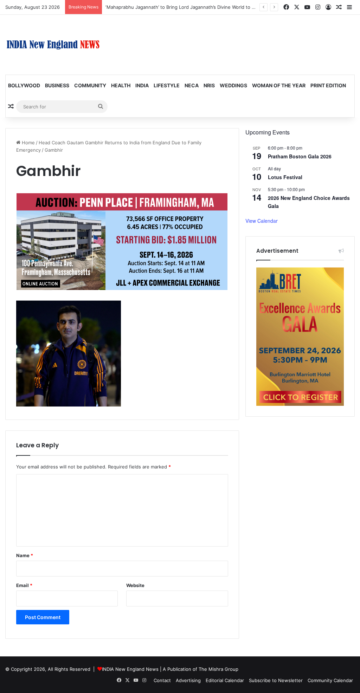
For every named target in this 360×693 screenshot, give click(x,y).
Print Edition (328, 85)
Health (120, 85)
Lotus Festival (285, 177)
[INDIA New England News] (53, 45)
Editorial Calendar (225, 680)
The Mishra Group (218, 669)
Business (57, 85)
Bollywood (24, 85)
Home (27, 142)
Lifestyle (167, 85)
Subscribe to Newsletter (276, 680)
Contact (162, 680)
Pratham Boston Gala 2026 (300, 156)
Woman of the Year (279, 85)
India (142, 85)
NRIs (209, 85)
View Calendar (261, 220)
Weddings (233, 85)
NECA (192, 85)
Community (90, 85)
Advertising (188, 680)
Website (135, 585)
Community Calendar (330, 680)
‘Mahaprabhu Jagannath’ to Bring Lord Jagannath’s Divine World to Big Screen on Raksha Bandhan (212, 7)
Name (24, 555)
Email (24, 585)
